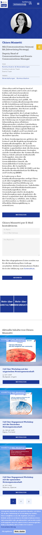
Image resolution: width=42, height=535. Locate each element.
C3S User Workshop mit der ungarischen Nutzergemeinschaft (18, 370)
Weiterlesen (21, 382)
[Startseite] (4, 4)
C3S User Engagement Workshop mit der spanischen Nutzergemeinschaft (18, 479)
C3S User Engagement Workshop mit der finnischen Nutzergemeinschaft (18, 424)
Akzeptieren (7, 531)
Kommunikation (23, 78)
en (30, 4)
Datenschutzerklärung (8, 527)
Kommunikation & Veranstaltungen (16, 67)
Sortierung (26, 2)
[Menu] (38, 4)
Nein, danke (20, 531)
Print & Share (39, 47)
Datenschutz (29, 269)
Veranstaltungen (8, 78)
